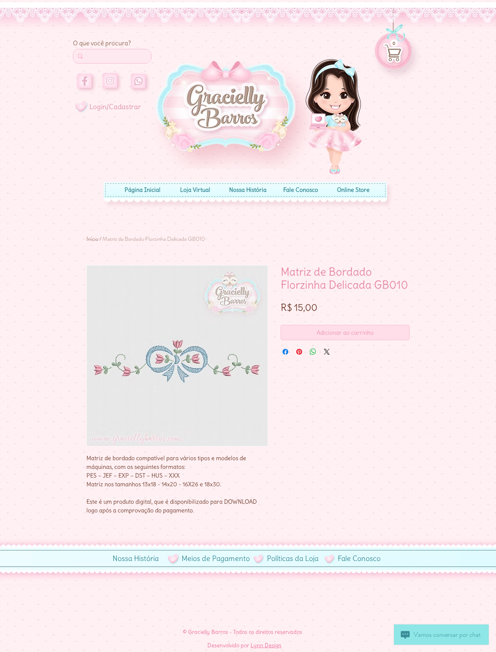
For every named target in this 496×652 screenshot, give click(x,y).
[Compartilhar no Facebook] (285, 351)
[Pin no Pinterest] (299, 351)
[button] (394, 43)
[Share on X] (326, 351)
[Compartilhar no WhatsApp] (313, 351)
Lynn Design (266, 645)
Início (92, 239)
